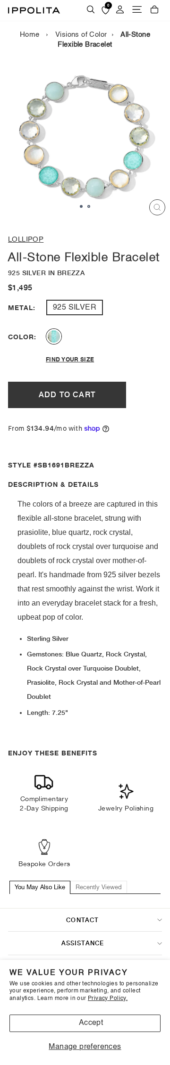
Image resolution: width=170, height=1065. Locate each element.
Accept (91, 1023)
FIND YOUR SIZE (70, 359)
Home (30, 35)
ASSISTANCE (82, 943)
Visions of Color (81, 35)
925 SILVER (74, 307)
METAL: (20, 307)
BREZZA (53, 336)
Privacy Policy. (108, 998)
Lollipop (25, 239)
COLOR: (20, 337)
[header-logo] (34, 10)
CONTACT (82, 920)
